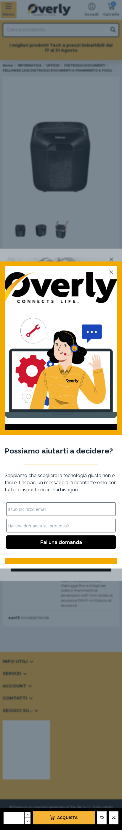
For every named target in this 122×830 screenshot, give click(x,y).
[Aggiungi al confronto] (113, 817)
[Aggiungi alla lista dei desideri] (102, 817)
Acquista (67, 818)
